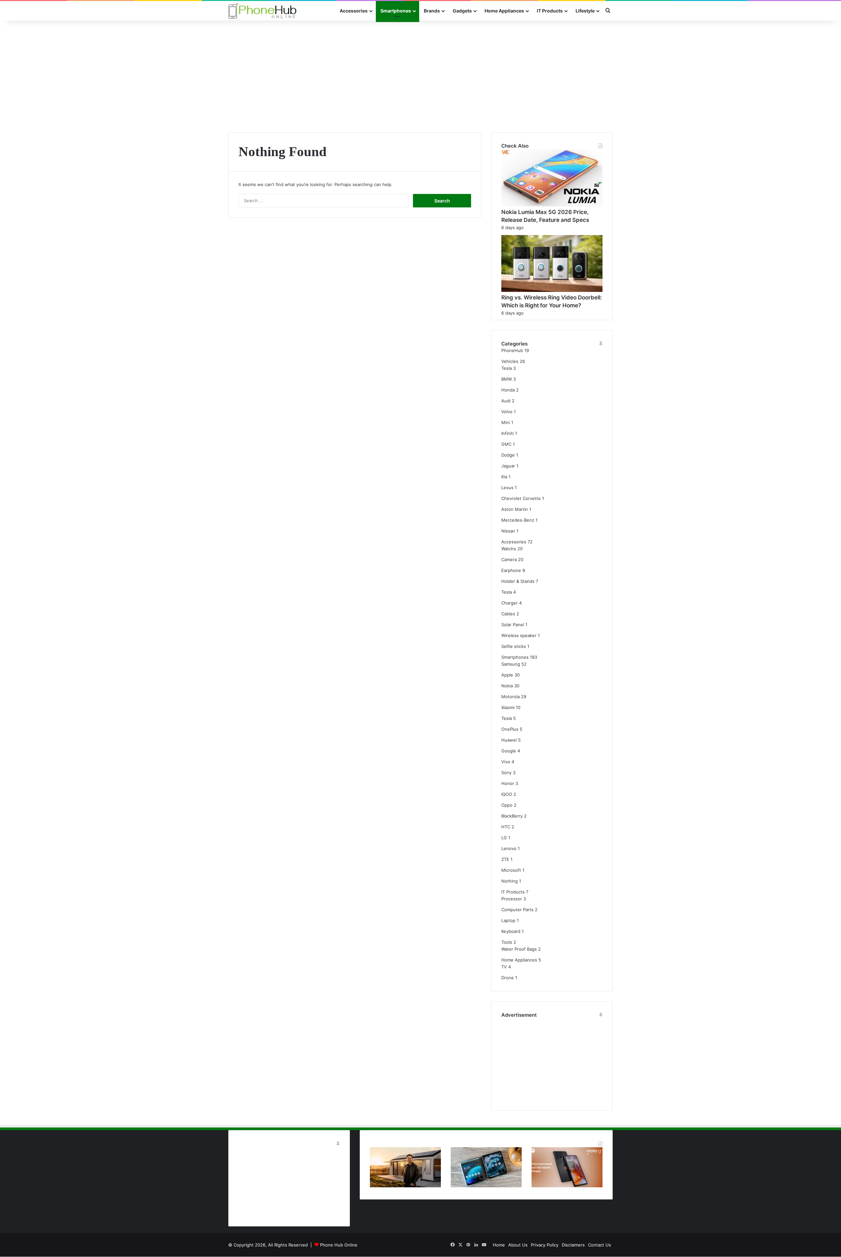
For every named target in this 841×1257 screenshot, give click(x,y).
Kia (504, 476)
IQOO (506, 794)
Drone (507, 977)
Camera (509, 559)
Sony (506, 772)
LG (504, 837)
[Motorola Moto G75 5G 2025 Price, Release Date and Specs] (567, 1185)
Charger (509, 602)
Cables (508, 613)
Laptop (508, 920)
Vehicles (509, 361)
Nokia (507, 685)
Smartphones (395, 10)
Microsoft (511, 870)
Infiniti (507, 433)
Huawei (509, 740)
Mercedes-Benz (517, 520)
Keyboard (510, 931)
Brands (432, 10)
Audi (506, 400)
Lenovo (508, 848)
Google (508, 750)
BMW (506, 379)
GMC (506, 444)
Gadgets (462, 10)
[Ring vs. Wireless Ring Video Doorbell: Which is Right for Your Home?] (551, 290)
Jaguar (508, 465)
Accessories (354, 10)
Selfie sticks (513, 646)
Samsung (510, 664)
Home (499, 1244)
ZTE (505, 859)
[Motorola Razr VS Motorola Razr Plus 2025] (486, 1185)
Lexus (507, 487)
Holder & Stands (517, 581)
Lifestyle (585, 10)
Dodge (508, 455)
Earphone (511, 570)
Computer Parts (517, 909)
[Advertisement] (420, 76)
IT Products (550, 10)
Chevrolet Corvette (521, 498)
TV (504, 966)
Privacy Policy (544, 1244)
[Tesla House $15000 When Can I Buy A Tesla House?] (405, 1185)
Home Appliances (504, 10)
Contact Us (599, 1244)
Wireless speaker (518, 635)
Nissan (508, 531)
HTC (505, 826)
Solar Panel (512, 624)
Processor (511, 898)
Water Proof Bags (519, 949)
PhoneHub (512, 350)
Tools (506, 942)
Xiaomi (507, 707)
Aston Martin (514, 509)
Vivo (505, 761)
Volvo (506, 411)
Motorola (510, 696)
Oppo (506, 805)
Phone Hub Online (338, 1244)
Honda (508, 389)
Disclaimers (573, 1244)
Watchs (508, 548)
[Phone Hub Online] (262, 11)
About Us (518, 1244)
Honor (507, 783)
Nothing (509, 881)
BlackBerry (512, 815)
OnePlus (509, 729)
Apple (507, 674)
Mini (505, 422)
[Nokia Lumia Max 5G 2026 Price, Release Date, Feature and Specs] (551, 204)
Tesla (506, 368)
